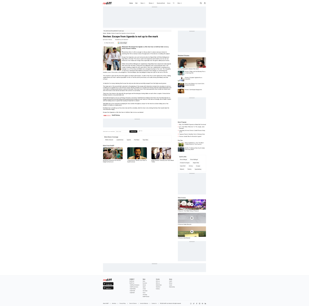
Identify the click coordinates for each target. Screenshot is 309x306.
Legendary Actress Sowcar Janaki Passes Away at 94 (192, 131)
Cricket (144, 288)
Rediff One (131, 283)
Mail (136, 3)
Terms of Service (133, 303)
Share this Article (110, 42)
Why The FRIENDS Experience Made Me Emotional (192, 124)
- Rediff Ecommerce (133, 286)
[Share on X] (193, 303)
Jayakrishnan (119, 140)
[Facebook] (196, 303)
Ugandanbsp (198, 169)
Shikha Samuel (109, 140)
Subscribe (133, 131)
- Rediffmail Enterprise (134, 285)
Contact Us (154, 303)
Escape (198, 166)
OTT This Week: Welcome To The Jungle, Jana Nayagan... (191, 127)
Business (145, 283)
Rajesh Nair (196, 162)
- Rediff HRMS (132, 288)
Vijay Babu (145, 140)
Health (170, 281)
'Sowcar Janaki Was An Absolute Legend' (190, 136)
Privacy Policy (123, 303)
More (179, 3)
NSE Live (158, 283)
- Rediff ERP (132, 292)
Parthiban (136, 140)
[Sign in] (205, 3)
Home (131, 3)
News (142, 3)
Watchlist (158, 286)
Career (170, 285)
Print (141, 130)
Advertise (114, 303)
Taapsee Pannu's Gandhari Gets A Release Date (192, 134)
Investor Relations (144, 303)
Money (150, 3)
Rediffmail (131, 281)
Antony (191, 166)
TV (173, 3)
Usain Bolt (182, 166)
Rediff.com (166, 303)
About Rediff (105, 303)
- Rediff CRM (132, 290)
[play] (192, 204)
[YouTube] (202, 303)
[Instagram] (199, 303)
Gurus (168, 3)
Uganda (129, 140)
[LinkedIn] (205, 303)
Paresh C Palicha (108, 39)
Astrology (145, 294)
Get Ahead (145, 290)
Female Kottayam (185, 162)
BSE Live (158, 281)
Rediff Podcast (146, 296)
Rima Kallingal (194, 159)
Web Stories (182, 198)
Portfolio (158, 288)
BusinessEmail (161, 3)
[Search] (201, 3)
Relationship (172, 286)
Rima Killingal (183, 159)
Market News (159, 285)
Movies (109, 33)
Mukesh (182, 169)
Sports (144, 286)
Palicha (189, 169)
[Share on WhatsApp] (191, 303)
